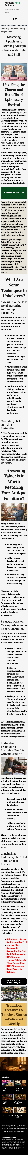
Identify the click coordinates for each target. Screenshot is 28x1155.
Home (3, 25)
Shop (18, 1127)
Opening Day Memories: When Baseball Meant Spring (14, 1128)
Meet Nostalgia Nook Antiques (9, 1125)
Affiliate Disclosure (22, 1125)
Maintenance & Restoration (17, 25)
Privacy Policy (12, 1127)
